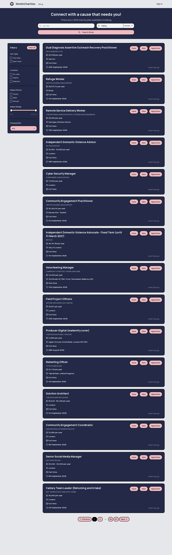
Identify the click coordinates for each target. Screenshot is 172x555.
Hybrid (15, 78)
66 (111, 519)
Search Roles (88, 32)
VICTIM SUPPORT (53, 146)
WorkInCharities (25, 4)
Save (134, 48)
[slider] (11, 110)
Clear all (31, 47)
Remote (16, 81)
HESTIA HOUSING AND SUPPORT (59, 83)
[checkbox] (11, 58)
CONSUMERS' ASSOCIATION (57, 177)
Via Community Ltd (54, 51)
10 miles (127, 26)
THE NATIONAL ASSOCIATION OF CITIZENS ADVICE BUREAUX (70, 114)
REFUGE (49, 240)
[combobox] (23, 128)
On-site (16, 74)
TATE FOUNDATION (54, 366)
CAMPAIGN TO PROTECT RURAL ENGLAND (63, 271)
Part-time (17, 61)
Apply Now (155, 48)
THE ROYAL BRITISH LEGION (57, 397)
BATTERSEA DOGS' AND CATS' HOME (61, 492)
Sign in (160, 3)
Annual (16, 101)
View (144, 48)
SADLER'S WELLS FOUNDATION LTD (60, 429)
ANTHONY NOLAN (53, 460)
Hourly (15, 94)
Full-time (16, 58)
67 (116, 519)
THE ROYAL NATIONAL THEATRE (58, 334)
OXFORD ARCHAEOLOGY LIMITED (59, 303)
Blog (40, 4)
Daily (15, 97)
